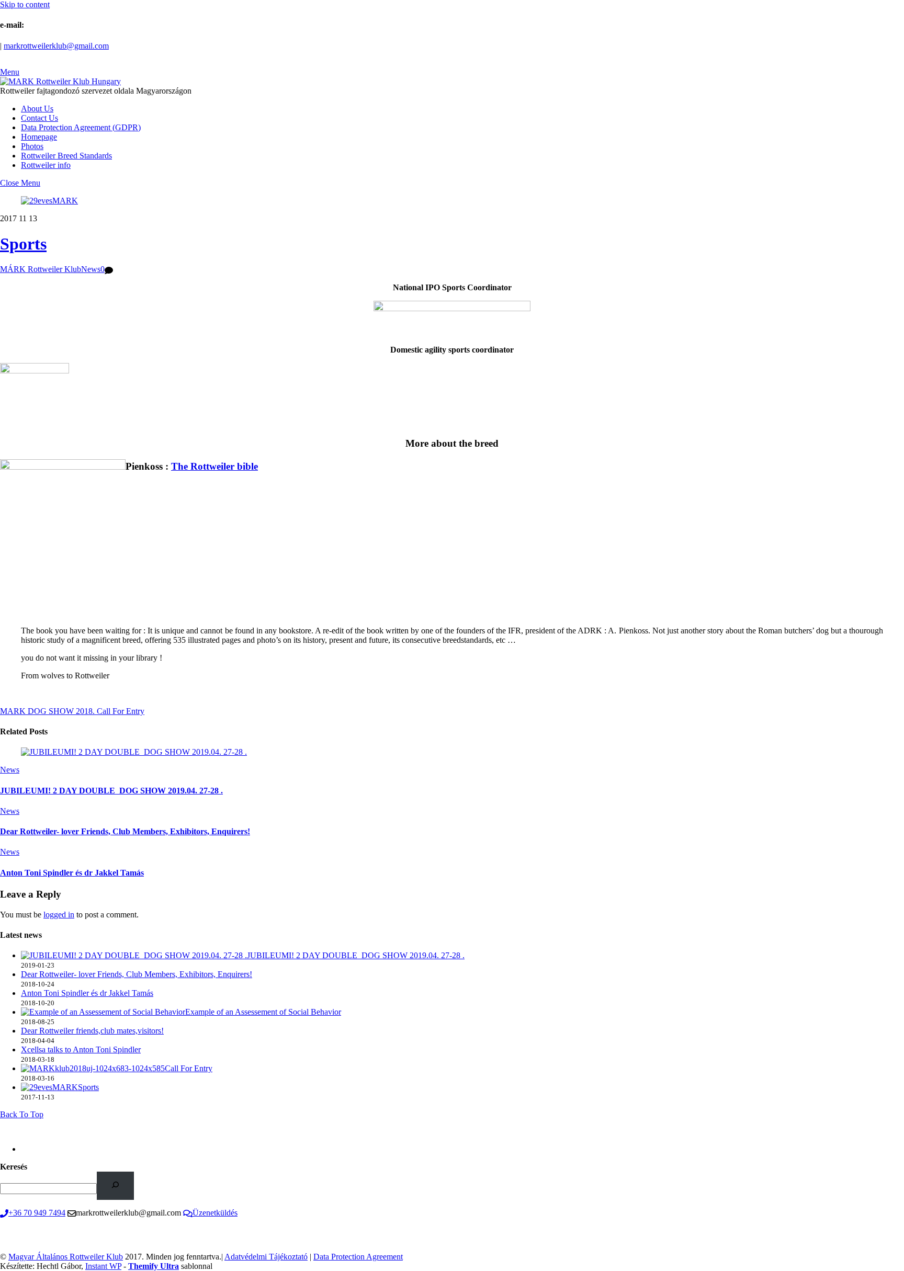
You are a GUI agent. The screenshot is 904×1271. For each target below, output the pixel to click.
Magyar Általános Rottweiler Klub (65, 1256)
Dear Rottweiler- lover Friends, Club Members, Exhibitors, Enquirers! (125, 831)
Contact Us (39, 118)
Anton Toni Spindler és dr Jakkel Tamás (72, 872)
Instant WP (103, 1266)
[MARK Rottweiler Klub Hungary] (60, 81)
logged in (58, 914)
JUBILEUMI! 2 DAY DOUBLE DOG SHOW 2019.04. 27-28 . (111, 790)
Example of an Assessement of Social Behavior (263, 1011)
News (90, 269)
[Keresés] (115, 1185)
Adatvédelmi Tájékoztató (266, 1256)
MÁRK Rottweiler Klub (40, 269)
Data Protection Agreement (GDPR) (81, 127)
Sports (23, 243)
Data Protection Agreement (358, 1256)
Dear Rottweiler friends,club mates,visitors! (92, 1030)
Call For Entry (119, 711)
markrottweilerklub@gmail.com (56, 45)
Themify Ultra (153, 1266)
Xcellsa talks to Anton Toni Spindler (81, 1049)
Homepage (39, 136)
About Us (37, 108)
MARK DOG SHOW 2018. (47, 711)
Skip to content (25, 4)
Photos (32, 146)
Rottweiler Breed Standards (66, 155)
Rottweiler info (46, 165)
